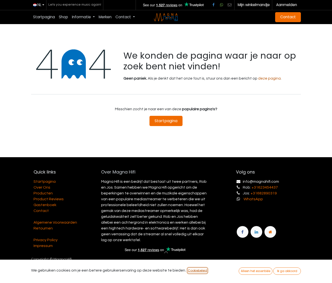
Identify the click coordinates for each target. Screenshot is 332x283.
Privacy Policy (46, 240)
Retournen (43, 228)
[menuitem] (44, 17)
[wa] (221, 5)
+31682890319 (264, 193)
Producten (43, 193)
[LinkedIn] (256, 232)
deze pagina (269, 78)
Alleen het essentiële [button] (255, 271)
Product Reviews (49, 199)
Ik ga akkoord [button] (287, 271)
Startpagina (166, 121)
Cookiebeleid (197, 270)
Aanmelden (286, 4)
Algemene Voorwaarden (55, 222)
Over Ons (42, 187)
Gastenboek (45, 205)
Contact (288, 16)
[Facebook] (213, 5)
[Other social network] (229, 5)
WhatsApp (253, 199)
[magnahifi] (270, 232)
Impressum (43, 246)
